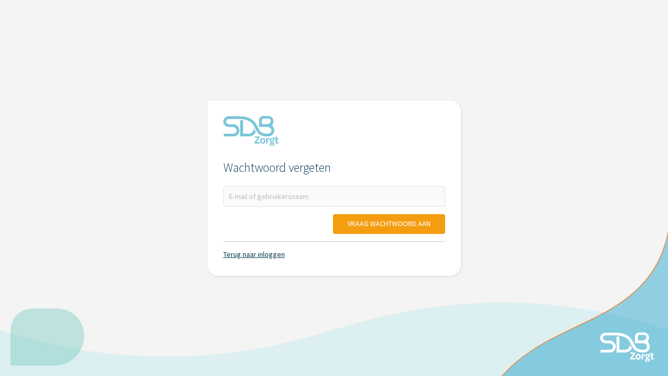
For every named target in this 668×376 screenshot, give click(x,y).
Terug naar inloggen (254, 254)
